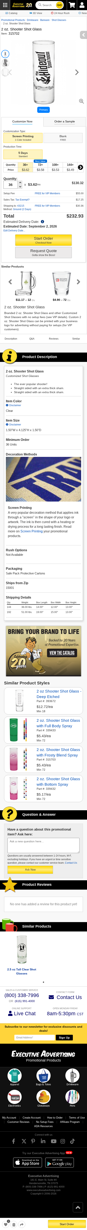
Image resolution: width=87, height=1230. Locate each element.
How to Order (55, 1117)
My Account (9, 1117)
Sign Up (64, 1037)
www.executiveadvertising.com (43, 1190)
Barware (45, 20)
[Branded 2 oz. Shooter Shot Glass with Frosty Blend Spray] (19, 759)
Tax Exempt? (22, 199)
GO (59, 5)
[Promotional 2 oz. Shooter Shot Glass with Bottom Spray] (19, 788)
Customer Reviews (18, 1121)
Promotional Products (13, 20)
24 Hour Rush (62, 13)
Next (80, 167)
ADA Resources (43, 1126)
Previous (9, 282)
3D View (37, 13)
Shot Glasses (59, 20)
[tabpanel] (25, 286)
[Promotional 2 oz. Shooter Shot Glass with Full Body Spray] (19, 729)
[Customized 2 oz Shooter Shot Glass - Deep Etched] (19, 700)
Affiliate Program (70, 1121)
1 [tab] (43, 982)
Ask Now (30, 869)
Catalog (13, 13)
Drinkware (32, 20)
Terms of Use (77, 1117)
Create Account (32, 1117)
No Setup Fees (45, 1121)
